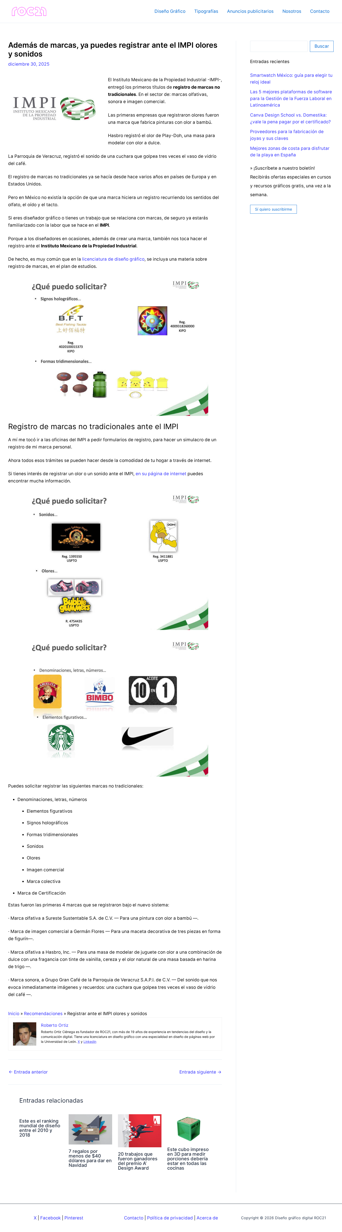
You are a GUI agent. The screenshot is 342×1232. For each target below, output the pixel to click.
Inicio (13, 1013)
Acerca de (207, 1218)
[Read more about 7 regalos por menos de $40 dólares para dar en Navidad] (90, 1129)
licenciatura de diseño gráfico (113, 259)
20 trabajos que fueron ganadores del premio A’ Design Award (138, 1161)
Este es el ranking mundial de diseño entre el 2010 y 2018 (39, 1128)
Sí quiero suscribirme (273, 209)
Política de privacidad (170, 1218)
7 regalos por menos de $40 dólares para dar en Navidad (90, 1158)
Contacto (319, 11)
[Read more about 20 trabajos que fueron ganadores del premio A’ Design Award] (139, 1130)
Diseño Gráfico (169, 11)
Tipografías (206, 11)
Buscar (322, 46)
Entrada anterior (28, 1072)
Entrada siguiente (200, 1072)
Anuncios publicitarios (250, 11)
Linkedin (90, 1041)
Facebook (50, 1218)
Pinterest (73, 1218)
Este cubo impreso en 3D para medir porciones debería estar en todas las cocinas (188, 1159)
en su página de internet (161, 473)
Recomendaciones (43, 1013)
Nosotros (291, 11)
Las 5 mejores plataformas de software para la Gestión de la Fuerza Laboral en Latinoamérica (291, 98)
